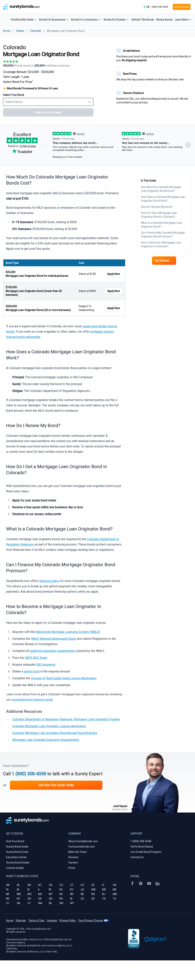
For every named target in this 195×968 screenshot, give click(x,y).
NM (115, 894)
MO (29, 894)
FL (103, 884)
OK (40, 898)
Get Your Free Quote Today (56, 785)
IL (39, 889)
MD (104, 889)
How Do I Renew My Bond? (157, 206)
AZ (40, 884)
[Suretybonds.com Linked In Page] (157, 883)
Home (6, 30)
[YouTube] (149, 883)
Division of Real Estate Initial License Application (63, 678)
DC (82, 884)
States (20, 30)
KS (61, 889)
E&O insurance (45, 664)
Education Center (16, 857)
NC (61, 894)
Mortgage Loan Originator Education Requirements (45, 740)
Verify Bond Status (141, 846)
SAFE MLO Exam (36, 658)
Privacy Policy (67, 920)
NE (82, 894)
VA (18, 903)
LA (82, 889)
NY (18, 898)
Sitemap (21, 920)
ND (72, 894)
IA (18, 889)
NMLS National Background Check (53, 639)
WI (50, 903)
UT (8, 903)
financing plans (49, 581)
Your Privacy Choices (90, 920)
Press (71, 867)
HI (7, 889)
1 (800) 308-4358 (29, 773)
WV (61, 903)
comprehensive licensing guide (32, 699)
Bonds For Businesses (52, 19)
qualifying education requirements (52, 651)
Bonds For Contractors (84, 19)
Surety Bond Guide (17, 846)
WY (72, 903)
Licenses (52, 920)
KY (71, 889)
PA (61, 898)
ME (115, 889)
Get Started (164, 260)
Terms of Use (36, 920)
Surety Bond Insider (18, 862)
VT (29, 903)
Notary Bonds (164, 19)
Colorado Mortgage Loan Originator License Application (49, 726)
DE (93, 884)
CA (50, 884)
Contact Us (137, 857)
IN (50, 889)
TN (103, 898)
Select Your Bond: (13, 94)
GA (114, 884)
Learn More (182, 19)
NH (93, 894)
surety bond (32, 671)
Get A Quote (181, 6)
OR (50, 898)
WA (40, 903)
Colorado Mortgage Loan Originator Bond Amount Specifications (54, 733)
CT (72, 884)
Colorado (35, 30)
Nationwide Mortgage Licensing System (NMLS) (68, 632)
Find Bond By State (22, 19)
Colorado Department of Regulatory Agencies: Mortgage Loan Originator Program (66, 719)
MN (19, 894)
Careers (73, 862)
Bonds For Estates (114, 19)
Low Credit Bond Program (145, 851)
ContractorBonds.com (81, 846)
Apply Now (113, 273)
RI (71, 898)
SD (93, 898)
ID (28, 889)
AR (29, 884)
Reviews (73, 857)
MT (51, 894)
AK (8, 884)
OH (29, 898)
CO (61, 884)
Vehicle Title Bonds (142, 19)
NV (8, 898)
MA (93, 889)
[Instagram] (141, 883)
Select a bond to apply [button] (48, 112)
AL (18, 884)
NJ (103, 894)
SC (82, 898)
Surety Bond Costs (17, 851)
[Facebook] (132, 883)
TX (114, 898)
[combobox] (48, 102)
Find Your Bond (15, 841)
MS (40, 894)
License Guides (15, 867)
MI (7, 894)
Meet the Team (77, 851)
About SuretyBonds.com (83, 841)
